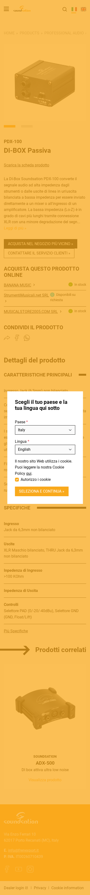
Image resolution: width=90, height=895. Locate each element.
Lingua (21, 441)
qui (28, 473)
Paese (20, 422)
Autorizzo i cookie (36, 479)
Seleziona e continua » (41, 491)
